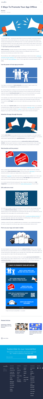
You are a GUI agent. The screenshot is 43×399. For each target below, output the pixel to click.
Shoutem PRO (12, 370)
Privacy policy (19, 375)
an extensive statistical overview (32, 216)
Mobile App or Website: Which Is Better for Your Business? (6, 326)
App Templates (12, 375)
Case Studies (12, 385)
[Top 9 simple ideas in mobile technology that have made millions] (35, 326)
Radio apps (32, 393)
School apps (32, 389)
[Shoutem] (4, 2)
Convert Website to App (32, 373)
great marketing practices (26, 183)
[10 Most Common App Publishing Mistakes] (21, 326)
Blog (24, 375)
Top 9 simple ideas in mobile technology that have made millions (35, 333)
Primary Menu (41, 2)
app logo (29, 107)
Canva (19, 109)
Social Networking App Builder (32, 386)
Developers (12, 387)
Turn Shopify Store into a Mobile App (32, 378)
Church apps (32, 391)
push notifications (12, 59)
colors (33, 107)
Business (3, 10)
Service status (26, 377)
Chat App (31, 395)
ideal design (32, 171)
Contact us (19, 370)
